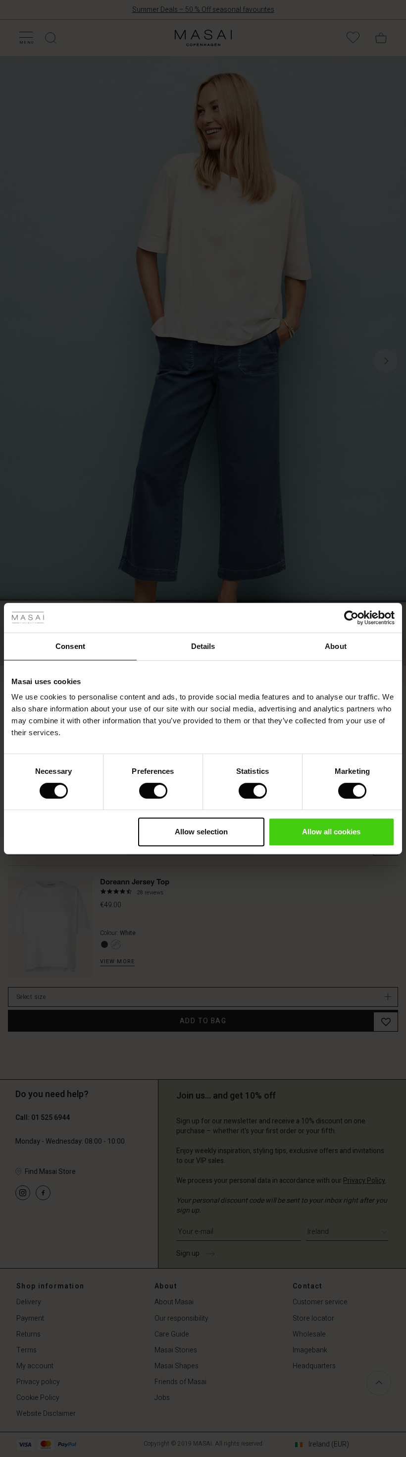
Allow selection (201, 831)
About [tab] (336, 646)
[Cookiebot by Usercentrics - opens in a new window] (351, 617)
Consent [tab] (70, 646)
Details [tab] (203, 646)
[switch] (153, 791)
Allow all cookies (331, 831)
